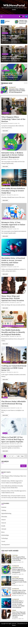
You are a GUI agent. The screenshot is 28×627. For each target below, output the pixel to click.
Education (10, 326)
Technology (5, 33)
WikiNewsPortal (14, 5)
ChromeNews (20, 623)
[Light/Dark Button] (20, 16)
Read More (5, 130)
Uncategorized (5, 70)
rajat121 (4, 195)
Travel (3, 541)
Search (5, 461)
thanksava (5, 42)
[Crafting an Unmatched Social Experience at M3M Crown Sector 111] (14, 355)
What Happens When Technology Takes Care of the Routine (14, 38)
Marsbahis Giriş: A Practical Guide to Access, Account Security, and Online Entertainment (13, 261)
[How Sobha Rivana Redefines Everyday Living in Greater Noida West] (14, 177)
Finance (3, 519)
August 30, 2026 (14, 42)
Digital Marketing (6, 513)
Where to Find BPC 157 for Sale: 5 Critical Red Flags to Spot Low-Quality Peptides (12, 439)
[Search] (23, 16)
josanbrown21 (6, 443)
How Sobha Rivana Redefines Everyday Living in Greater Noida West (13, 190)
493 (18, 456)
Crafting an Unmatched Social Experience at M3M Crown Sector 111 (13, 368)
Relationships (5, 535)
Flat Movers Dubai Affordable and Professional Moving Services (13, 403)
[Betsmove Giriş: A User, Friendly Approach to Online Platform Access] (14, 211)
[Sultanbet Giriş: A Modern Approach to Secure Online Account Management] (4, 89)
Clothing (3, 510)
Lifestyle (5, 292)
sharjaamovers (6, 408)
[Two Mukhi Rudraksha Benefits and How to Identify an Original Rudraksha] (14, 319)
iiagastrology (6, 336)
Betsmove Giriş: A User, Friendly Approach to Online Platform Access (13, 224)
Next (22, 456)
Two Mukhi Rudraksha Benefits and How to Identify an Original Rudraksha (13, 332)
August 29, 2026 (15, 408)
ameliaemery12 (6, 302)
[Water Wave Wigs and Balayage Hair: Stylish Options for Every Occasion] (14, 285)
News (3, 532)
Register (26, 16)
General (16, 326)
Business (5, 326)
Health (3, 526)
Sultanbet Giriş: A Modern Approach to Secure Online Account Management (12, 75)
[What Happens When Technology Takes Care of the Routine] (14, 106)
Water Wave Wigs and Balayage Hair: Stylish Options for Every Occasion (12, 298)
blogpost (5, 79)
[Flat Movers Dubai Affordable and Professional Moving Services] (14, 390)
